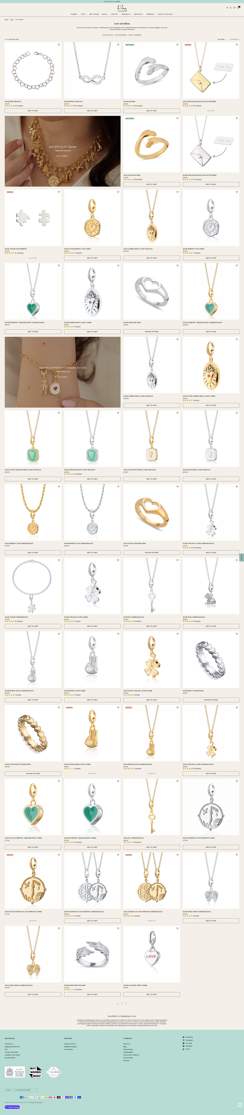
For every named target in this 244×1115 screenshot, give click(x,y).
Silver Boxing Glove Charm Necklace (19, 691)
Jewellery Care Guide (12, 1055)
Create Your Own (165, 14)
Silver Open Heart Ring (132, 323)
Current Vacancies (11, 1052)
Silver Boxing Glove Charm (74, 691)
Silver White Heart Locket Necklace (196, 470)
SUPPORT (68, 1038)
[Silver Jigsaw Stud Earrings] (33, 217)
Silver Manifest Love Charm (193, 249)
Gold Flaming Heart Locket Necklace (137, 249)
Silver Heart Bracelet (13, 102)
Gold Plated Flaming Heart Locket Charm (199, 396)
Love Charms (108, 35)
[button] (241, 557)
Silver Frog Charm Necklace (194, 617)
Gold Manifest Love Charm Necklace (19, 543)
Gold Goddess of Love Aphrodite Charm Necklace (143, 912)
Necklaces (138, 14)
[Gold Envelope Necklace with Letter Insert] (211, 70)
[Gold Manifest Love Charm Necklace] (33, 512)
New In (104, 14)
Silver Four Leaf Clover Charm (76, 617)
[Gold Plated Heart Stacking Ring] (33, 733)
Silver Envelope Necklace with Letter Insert (200, 175)
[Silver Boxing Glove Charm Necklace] (33, 659)
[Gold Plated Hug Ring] (151, 144)
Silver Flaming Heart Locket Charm (77, 323)
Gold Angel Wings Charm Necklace (19, 985)
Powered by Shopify (36, 1102)
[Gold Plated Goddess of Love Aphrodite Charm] (33, 880)
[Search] (230, 7)
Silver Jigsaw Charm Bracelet (16, 617)
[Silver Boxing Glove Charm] (92, 659)
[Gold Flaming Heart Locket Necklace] (151, 217)
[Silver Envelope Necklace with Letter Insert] (211, 144)
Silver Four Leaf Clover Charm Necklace (198, 543)
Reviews (126, 1060)
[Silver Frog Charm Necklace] (211, 586)
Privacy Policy (128, 1058)
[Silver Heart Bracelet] (33, 70)
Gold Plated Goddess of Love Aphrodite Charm (23, 912)
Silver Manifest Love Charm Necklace (78, 543)
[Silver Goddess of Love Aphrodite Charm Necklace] (92, 880)
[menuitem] (74, 14)
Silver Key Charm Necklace (133, 617)
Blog (124, 1047)
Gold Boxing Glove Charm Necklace (137, 764)
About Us (126, 1044)
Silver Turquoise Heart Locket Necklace (79, 470)
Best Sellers (94, 14)
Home (6, 19)
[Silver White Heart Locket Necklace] (211, 438)
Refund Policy (128, 1049)
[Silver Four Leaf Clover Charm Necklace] (211, 512)
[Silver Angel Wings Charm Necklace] (211, 880)
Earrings (150, 14)
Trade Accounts (69, 1044)
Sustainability (128, 1052)
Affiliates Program (70, 1047)
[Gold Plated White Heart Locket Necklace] (151, 438)
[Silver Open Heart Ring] (151, 291)
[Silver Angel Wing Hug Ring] (92, 954)
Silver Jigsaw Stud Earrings (16, 249)
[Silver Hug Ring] (151, 70)
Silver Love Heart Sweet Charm (135, 985)
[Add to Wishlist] (59, 45)
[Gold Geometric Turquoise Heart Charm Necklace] (211, 291)
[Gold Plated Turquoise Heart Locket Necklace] (33, 438)
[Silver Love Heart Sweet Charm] (151, 954)
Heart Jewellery (135, 35)
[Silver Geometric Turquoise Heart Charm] (92, 807)
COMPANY (127, 1038)
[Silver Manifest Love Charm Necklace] (92, 512)
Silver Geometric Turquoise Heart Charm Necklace (24, 323)
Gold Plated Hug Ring (131, 175)
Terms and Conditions (131, 1055)
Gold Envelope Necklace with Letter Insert (199, 102)
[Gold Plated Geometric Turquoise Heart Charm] (33, 807)
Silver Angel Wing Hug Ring (75, 985)
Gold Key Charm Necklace (133, 838)
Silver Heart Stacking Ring (193, 691)
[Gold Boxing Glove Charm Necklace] (151, 733)
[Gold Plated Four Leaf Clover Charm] (151, 659)
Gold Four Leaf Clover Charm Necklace (198, 764)
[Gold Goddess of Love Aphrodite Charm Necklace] (151, 880)
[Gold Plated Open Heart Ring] (151, 512)
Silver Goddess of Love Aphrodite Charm (199, 838)
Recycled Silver (10, 1058)
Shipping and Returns (12, 1047)
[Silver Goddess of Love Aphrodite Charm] (211, 807)
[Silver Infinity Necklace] (92, 70)
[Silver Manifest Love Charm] (211, 217)
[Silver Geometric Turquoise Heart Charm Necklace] (33, 291)
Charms (74, 14)
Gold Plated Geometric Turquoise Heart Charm (23, 838)
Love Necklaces (121, 35)
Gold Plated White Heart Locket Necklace (139, 470)
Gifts (83, 14)
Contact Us (9, 1044)
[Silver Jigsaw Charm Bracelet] (33, 586)
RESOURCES (10, 1038)
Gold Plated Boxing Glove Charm (77, 764)
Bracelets (126, 14)
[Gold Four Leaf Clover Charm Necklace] (211, 733)
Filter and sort (13, 39)
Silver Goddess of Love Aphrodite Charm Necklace (84, 912)
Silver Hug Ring (129, 102)
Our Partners (68, 1049)
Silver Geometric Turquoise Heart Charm (80, 838)
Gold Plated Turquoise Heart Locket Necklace (23, 470)
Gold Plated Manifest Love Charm (77, 249)
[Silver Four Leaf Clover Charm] (92, 586)
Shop (11, 19)
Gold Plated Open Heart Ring (134, 543)
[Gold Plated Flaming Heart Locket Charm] (211, 365)
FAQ (6, 1049)
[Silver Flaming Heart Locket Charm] (92, 291)
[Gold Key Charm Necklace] (151, 807)
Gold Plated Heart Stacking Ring (18, 764)
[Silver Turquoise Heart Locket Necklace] (92, 438)
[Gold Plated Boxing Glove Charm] (92, 733)
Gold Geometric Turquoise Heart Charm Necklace (202, 323)
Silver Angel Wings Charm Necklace (197, 912)
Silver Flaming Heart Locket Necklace (138, 396)
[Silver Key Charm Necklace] (151, 586)
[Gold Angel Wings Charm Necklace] (33, 954)
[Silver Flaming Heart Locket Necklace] (151, 365)
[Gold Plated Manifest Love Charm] (92, 217)
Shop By (114, 14)
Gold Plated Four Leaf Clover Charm (137, 691)
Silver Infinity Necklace (73, 102)
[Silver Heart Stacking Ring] (211, 659)
